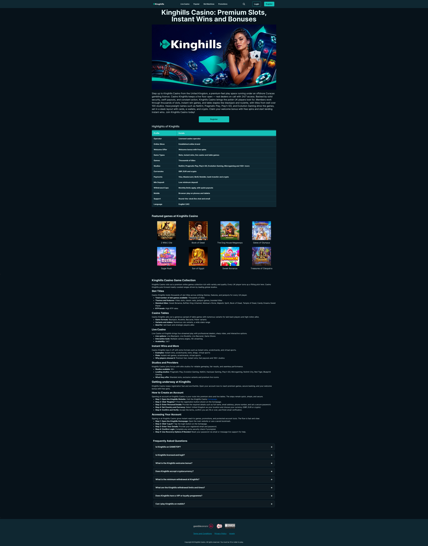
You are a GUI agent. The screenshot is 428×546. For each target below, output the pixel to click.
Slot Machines (209, 4)
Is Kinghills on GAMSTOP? (168, 447)
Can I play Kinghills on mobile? (170, 504)
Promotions (222, 4)
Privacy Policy (220, 533)
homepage (212, 399)
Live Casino (185, 4)
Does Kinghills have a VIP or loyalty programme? (178, 495)
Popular (196, 4)
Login (256, 4)
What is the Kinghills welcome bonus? (173, 463)
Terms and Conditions (202, 533)
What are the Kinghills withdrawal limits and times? (180, 487)
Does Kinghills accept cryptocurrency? (174, 471)
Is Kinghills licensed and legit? (170, 455)
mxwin (232, 533)
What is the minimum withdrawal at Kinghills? (177, 479)
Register (269, 4)
